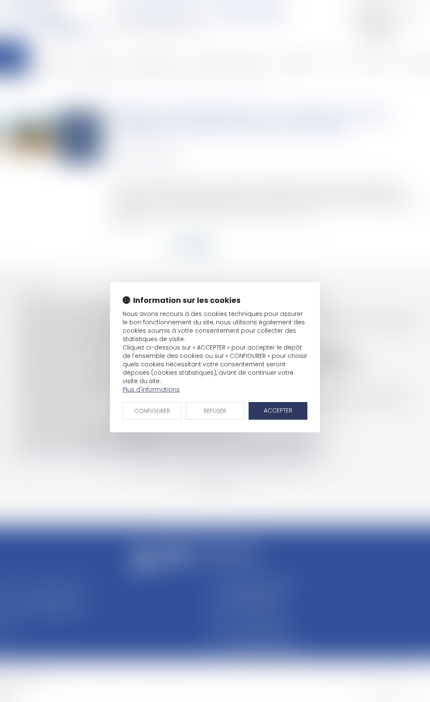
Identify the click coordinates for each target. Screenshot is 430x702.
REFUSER (215, 411)
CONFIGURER (152, 411)
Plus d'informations (151, 389)
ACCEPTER (278, 410)
